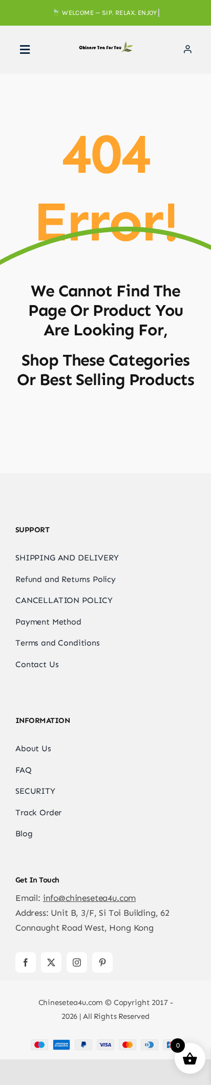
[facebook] (25, 962)
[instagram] (77, 962)
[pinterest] (102, 962)
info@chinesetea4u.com (89, 898)
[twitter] (51, 962)
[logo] (105, 46)
